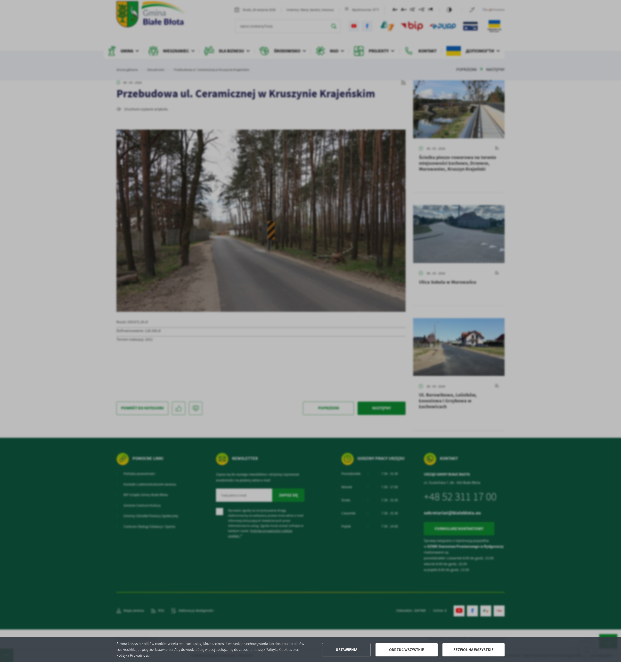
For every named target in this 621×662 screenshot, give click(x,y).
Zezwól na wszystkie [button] (473, 649)
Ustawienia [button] (346, 649)
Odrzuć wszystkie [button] (406, 649)
